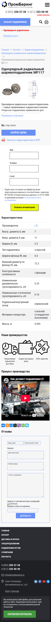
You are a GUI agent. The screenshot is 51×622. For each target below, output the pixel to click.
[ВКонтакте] (3, 425)
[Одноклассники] (7, 425)
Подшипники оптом (11, 548)
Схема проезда (43, 15)
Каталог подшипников (15, 22)
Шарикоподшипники (34, 49)
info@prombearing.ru (14, 575)
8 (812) (37, 12)
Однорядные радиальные (16, 30)
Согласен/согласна (20, 614)
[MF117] (11, 90)
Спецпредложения (10, 543)
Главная (5, 49)
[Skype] (27, 425)
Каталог (17, 49)
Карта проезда (12, 591)
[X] (15, 425)
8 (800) (15, 12)
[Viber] (19, 425)
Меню (47, 5)
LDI (36, 225)
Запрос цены (18, 132)
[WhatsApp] (23, 425)
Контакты (6, 557)
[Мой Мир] (11, 425)
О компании (7, 552)
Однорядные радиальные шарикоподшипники (23, 53)
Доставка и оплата (10, 539)
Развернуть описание (12, 115)
